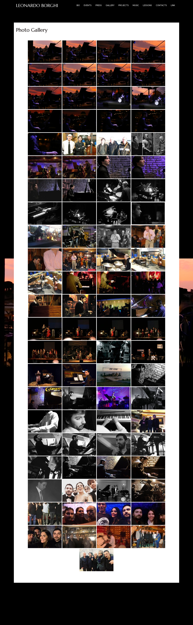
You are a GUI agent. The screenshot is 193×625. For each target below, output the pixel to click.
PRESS (99, 5)
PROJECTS (123, 5)
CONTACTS (161, 5)
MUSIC (136, 5)
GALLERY (110, 5)
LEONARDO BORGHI (37, 5)
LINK (173, 5)
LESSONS (147, 5)
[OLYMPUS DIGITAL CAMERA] (148, 352)
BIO (78, 5)
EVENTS (88, 5)
